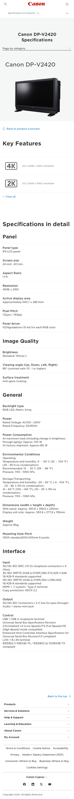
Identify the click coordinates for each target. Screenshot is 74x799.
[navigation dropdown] (67, 4)
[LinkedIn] (33, 784)
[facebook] (24, 784)
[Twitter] (41, 784)
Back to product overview (23, 128)
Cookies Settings (37, 767)
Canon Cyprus (35, 777)
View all (11, 196)
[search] (5, 4)
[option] (37, 97)
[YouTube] (49, 784)
